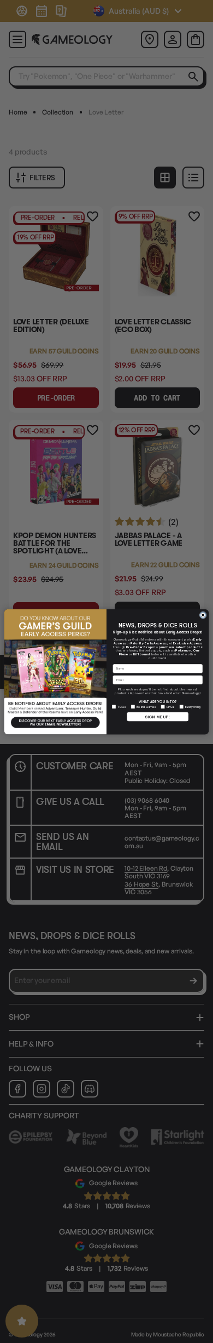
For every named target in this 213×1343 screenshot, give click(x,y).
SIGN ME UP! (157, 716)
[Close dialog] (203, 615)
